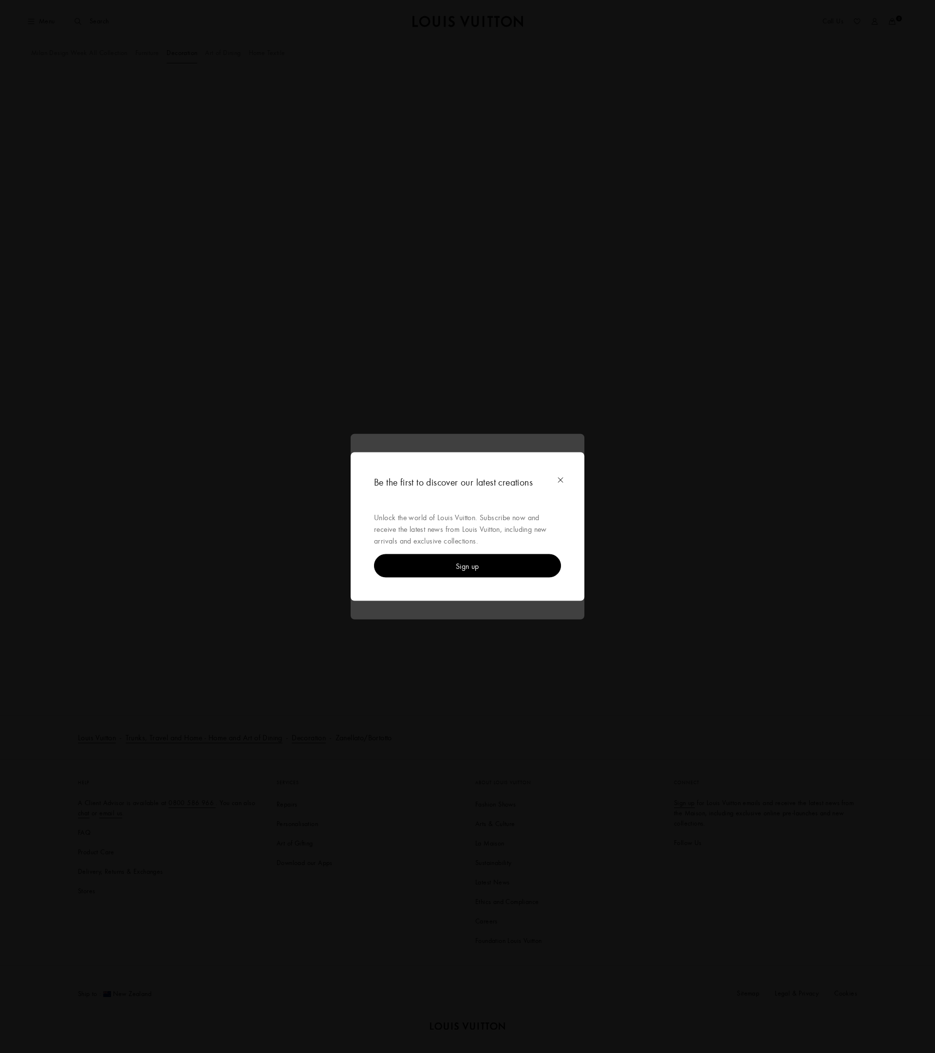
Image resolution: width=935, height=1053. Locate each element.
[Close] (560, 480)
